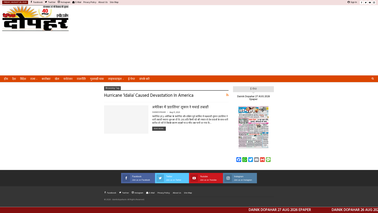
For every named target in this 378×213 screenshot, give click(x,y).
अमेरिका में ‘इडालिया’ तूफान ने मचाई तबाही (180, 107)
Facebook (38, 2)
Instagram (65, 2)
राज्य (32, 79)
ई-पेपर (131, 79)
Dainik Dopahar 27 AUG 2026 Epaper (253, 98)
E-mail (78, 2)
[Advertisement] (189, 53)
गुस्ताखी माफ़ (97, 79)
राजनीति (81, 79)
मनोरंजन (67, 79)
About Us (103, 2)
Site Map (114, 2)
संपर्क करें (144, 79)
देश (14, 79)
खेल (57, 79)
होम (6, 79)
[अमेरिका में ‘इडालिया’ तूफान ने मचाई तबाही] (126, 119)
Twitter (52, 2)
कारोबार (46, 79)
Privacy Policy (89, 2)
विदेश (23, 79)
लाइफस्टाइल (115, 79)
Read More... (159, 128)
